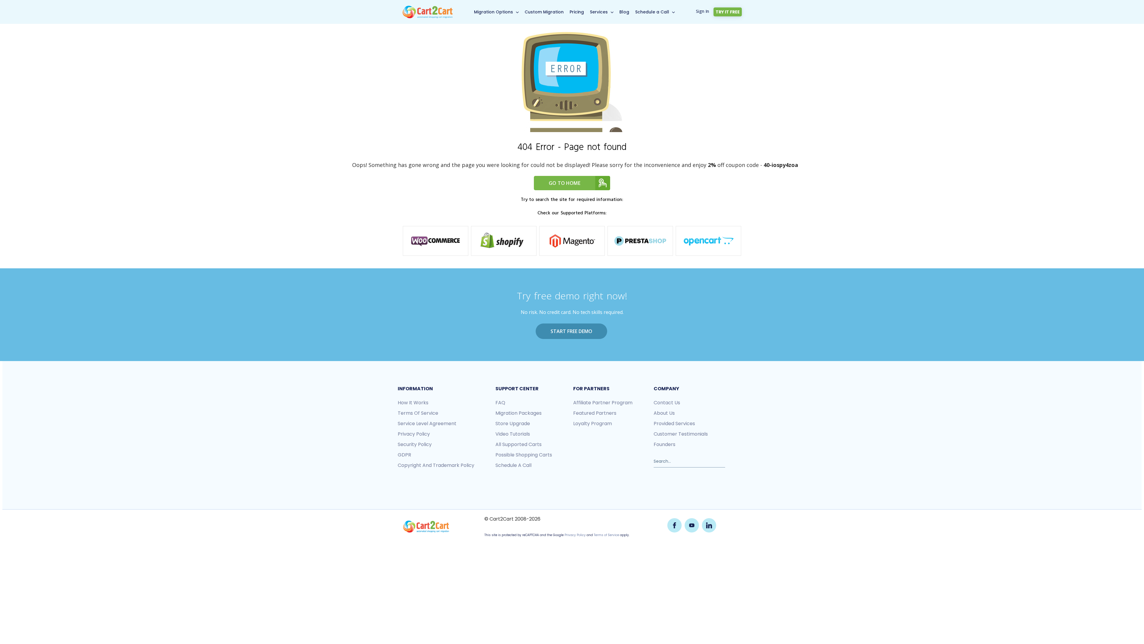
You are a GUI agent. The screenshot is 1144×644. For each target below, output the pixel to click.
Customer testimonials (681, 434)
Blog (624, 12)
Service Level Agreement (427, 423)
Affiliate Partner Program (602, 402)
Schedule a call (513, 465)
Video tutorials (512, 434)
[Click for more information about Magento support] (572, 241)
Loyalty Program (592, 423)
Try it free (728, 12)
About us (664, 413)
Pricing (577, 12)
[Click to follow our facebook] (674, 525)
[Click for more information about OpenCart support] (708, 241)
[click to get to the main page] (426, 526)
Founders (664, 444)
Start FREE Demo (571, 331)
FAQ (500, 402)
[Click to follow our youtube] (692, 525)
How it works (413, 402)
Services (599, 12)
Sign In (702, 11)
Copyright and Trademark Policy (436, 465)
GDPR (404, 454)
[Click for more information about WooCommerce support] (435, 241)
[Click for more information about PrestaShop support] (640, 241)
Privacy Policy (575, 535)
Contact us (667, 402)
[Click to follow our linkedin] (709, 525)
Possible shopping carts (523, 454)
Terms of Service (418, 413)
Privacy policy (414, 434)
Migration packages (518, 413)
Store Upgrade (512, 423)
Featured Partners (594, 413)
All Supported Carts (518, 444)
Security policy (415, 444)
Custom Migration (544, 12)
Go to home (564, 183)
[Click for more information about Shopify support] (503, 241)
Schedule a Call (652, 12)
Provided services (674, 423)
